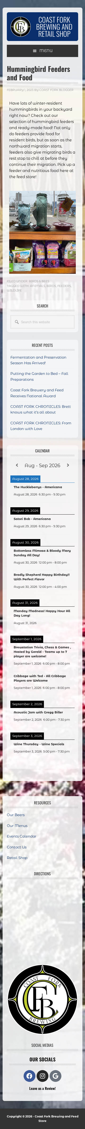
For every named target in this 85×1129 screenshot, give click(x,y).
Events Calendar (21, 836)
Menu (46, 51)
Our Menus (17, 825)
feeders (64, 286)
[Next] (68, 465)
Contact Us (16, 847)
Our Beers (16, 815)
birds (51, 286)
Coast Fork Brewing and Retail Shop (54, 26)
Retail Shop (17, 857)
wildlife (14, 290)
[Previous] (16, 465)
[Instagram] (42, 1076)
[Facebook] (29, 1076)
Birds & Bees (39, 281)
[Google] (55, 1076)
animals (37, 286)
